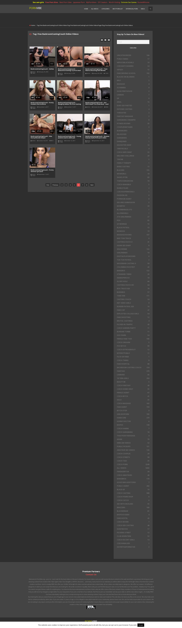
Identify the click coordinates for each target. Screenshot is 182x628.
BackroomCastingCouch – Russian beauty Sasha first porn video (97, 137)
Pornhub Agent (133, 199)
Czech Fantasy (133, 385)
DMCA (143, 9)
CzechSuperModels (133, 192)
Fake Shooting (133, 317)
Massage (133, 84)
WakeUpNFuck (133, 278)
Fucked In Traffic (133, 324)
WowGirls (133, 174)
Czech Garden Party (133, 328)
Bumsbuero (133, 131)
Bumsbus (133, 292)
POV (133, 220)
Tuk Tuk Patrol (133, 260)
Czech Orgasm (133, 342)
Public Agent (133, 486)
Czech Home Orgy (133, 389)
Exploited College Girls (133, 314)
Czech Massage (133, 403)
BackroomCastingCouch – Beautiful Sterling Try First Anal (69, 69)
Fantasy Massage (133, 116)
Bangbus (133, 270)
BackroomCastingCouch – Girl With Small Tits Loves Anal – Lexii (97, 103)
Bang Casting (133, 166)
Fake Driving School (133, 73)
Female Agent (133, 392)
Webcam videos (133, 443)
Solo (133, 400)
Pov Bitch (133, 346)
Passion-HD (133, 195)
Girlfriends (133, 253)
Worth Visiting (114, 2)
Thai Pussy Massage (133, 436)
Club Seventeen (133, 536)
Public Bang (133, 59)
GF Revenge (133, 224)
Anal (133, 102)
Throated (133, 113)
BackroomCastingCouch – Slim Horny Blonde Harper (41, 137)
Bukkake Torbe (133, 331)
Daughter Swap (133, 145)
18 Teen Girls (133, 378)
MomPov (133, 206)
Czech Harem (133, 428)
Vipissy (133, 69)
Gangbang (133, 138)
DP (133, 98)
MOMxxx (133, 231)
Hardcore (133, 418)
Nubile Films (133, 188)
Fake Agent (133, 407)
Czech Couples (133, 453)
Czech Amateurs (133, 475)
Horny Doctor (133, 421)
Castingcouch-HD (133, 285)
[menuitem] (86, 9)
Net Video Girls (133, 303)
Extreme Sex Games (129, 2)
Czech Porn (133, 464)
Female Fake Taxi (133, 339)
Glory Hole (133, 281)
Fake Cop (133, 310)
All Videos (94, 9)
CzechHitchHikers (133, 66)
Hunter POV (133, 529)
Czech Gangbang (133, 432)
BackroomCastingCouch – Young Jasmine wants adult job (69, 137)
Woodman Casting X (133, 263)
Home (86, 9)
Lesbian (133, 95)
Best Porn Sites (66, 2)
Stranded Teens (133, 274)
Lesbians (133, 375)
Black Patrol (133, 227)
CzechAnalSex (133, 543)
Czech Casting (133, 493)
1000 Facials (133, 148)
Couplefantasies (133, 127)
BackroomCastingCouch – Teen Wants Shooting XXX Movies (96, 69)
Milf (133, 80)
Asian (133, 439)
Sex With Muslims (133, 504)
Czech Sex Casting (133, 525)
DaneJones (133, 141)
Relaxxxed (133, 134)
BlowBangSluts (133, 209)
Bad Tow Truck (133, 238)
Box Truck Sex (133, 288)
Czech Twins (133, 360)
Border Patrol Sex (133, 306)
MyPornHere (91, 2)
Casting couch (133, 299)
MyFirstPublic (133, 353)
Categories (106, 9)
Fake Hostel (133, 518)
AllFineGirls (133, 213)
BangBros (133, 479)
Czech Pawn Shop (133, 497)
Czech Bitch (133, 396)
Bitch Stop (133, 410)
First (48, 185)
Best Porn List (118, 9)
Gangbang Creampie (133, 120)
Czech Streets (133, 457)
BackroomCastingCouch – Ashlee (42, 69)
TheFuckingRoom (133, 181)
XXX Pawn (133, 335)
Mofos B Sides (133, 514)
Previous (55, 185)
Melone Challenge (133, 156)
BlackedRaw (133, 511)
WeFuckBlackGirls (133, 62)
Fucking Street (133, 532)
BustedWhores (143, 2)
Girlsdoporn (133, 414)
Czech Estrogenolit (133, 349)
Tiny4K (133, 159)
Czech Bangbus (133, 184)
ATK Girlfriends (133, 217)
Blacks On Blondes (133, 77)
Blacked (133, 170)
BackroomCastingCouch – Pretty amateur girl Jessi (42, 170)
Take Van (133, 296)
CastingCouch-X (133, 242)
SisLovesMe (133, 249)
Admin (33, 72)
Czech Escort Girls (133, 540)
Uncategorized (133, 55)
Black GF (133, 489)
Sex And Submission (133, 202)
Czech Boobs (133, 522)
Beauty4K (133, 382)
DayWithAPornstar (133, 547)
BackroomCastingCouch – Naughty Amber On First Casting (69, 103)
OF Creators (102, 2)
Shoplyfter (133, 177)
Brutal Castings (133, 321)
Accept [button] (141, 625)
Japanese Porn (79, 2)
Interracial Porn (132, 9)
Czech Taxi (133, 461)
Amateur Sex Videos (133, 450)
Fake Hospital (133, 364)
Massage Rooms (133, 235)
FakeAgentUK (133, 471)
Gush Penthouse (133, 91)
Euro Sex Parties (133, 105)
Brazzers (133, 507)
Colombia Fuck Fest (133, 267)
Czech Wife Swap (133, 152)
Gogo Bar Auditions (133, 482)
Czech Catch (133, 500)
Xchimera (133, 87)
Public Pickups (133, 446)
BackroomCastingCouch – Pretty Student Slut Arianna (42, 103)
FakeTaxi (133, 371)
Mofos (133, 425)
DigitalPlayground (133, 256)
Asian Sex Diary (133, 245)
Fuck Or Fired (133, 357)
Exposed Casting (133, 109)
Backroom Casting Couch (133, 367)
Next (91, 185)
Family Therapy (133, 163)
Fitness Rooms (133, 123)
